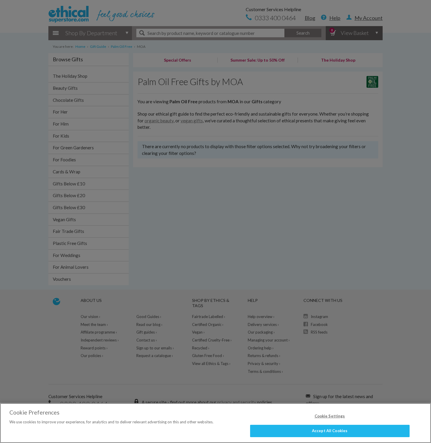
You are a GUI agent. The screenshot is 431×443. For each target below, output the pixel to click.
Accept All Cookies (329, 430)
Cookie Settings (330, 416)
